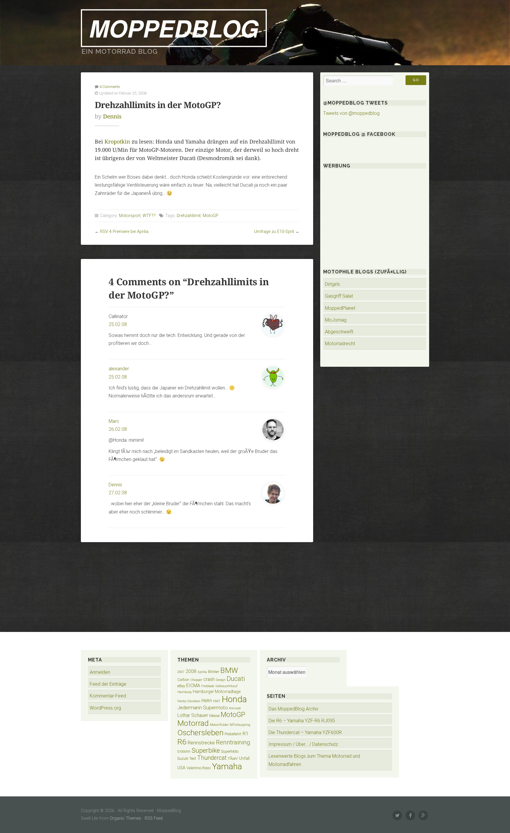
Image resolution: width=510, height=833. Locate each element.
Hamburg (184, 692)
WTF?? (149, 215)
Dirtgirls (332, 284)
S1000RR (183, 752)
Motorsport (129, 215)
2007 (180, 672)
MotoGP (210, 215)
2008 (191, 671)
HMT (216, 701)
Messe (214, 715)
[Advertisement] (197, 583)
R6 (181, 741)
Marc (114, 421)
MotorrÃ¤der (219, 725)
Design (220, 680)
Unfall (244, 758)
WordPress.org (105, 708)
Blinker (213, 671)
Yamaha (227, 766)
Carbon (183, 679)
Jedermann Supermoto (202, 707)
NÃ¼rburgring (240, 725)
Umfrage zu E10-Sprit (274, 231)
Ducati (236, 678)
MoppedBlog (174, 28)
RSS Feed (154, 818)
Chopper (196, 680)
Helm (207, 700)
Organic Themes (125, 818)
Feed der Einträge (108, 684)
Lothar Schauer (192, 715)
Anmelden (100, 672)
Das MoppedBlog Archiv (293, 709)
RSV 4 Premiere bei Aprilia (124, 231)
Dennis (112, 116)
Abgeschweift (339, 332)
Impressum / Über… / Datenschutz (303, 744)
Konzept (235, 708)
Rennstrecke (201, 743)
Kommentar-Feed (108, 696)
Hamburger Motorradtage (217, 691)
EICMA (193, 685)
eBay (181, 686)
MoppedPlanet (340, 308)
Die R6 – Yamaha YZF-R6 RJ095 (302, 720)
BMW (229, 670)
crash (209, 679)
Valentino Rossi (199, 768)
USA (181, 767)
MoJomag (335, 320)
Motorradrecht (340, 343)
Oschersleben (200, 732)
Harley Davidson (188, 701)
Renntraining (233, 742)
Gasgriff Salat (339, 296)
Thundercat (212, 757)
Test (192, 758)
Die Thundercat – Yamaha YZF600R (305, 732)
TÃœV (233, 758)
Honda (234, 699)
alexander (119, 368)
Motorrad (193, 723)
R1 (245, 733)
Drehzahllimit (189, 215)
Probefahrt (233, 734)
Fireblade (207, 686)
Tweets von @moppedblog (351, 113)
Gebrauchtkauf (226, 686)
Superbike (206, 750)
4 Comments (109, 86)
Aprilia (202, 672)
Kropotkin (117, 142)
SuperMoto (229, 751)
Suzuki (182, 758)
